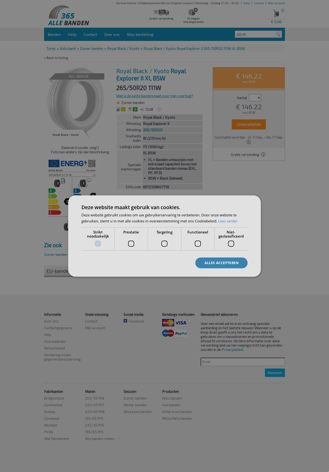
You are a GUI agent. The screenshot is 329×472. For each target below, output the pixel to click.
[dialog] (164, 236)
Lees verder (227, 220)
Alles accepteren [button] (221, 262)
